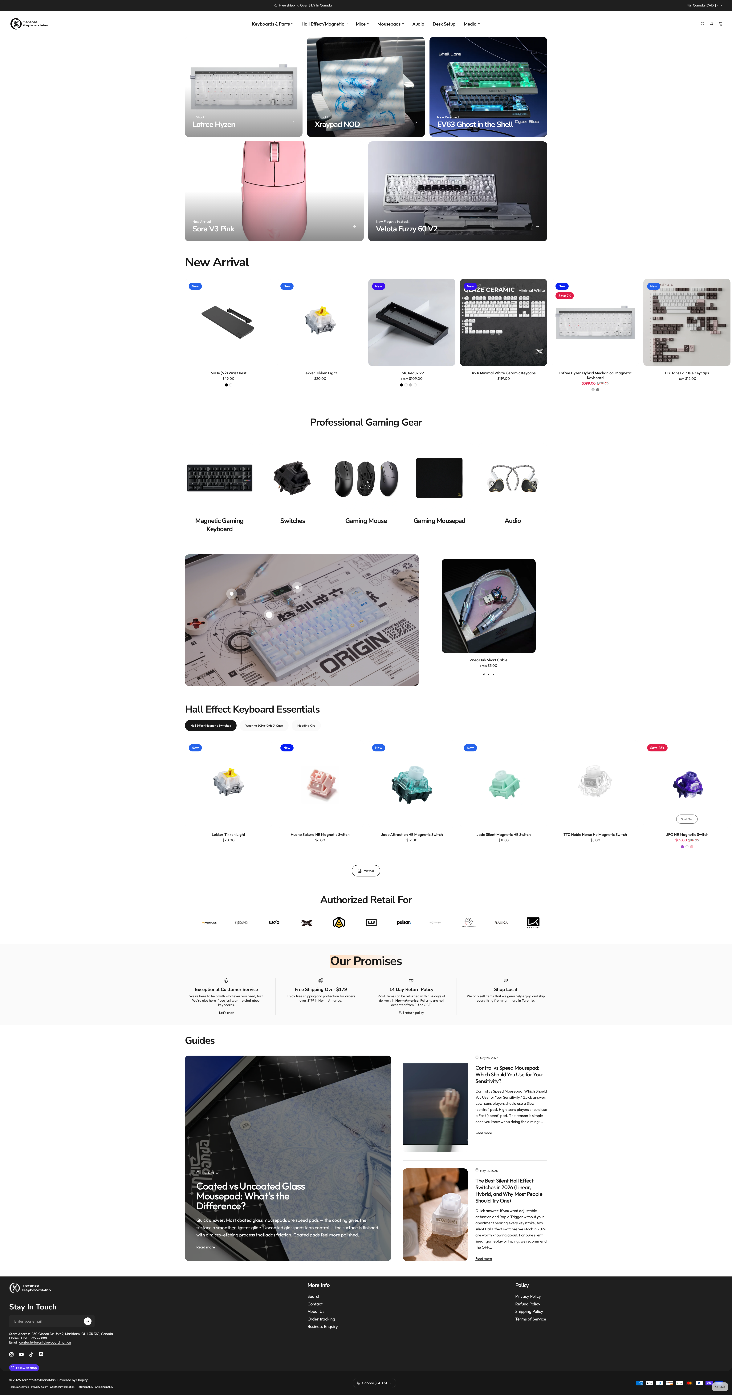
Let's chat (226, 1012)
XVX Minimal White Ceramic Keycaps (504, 372)
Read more (205, 1247)
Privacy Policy (528, 1296)
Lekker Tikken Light (320, 372)
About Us (315, 1311)
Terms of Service (530, 1319)
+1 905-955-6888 (34, 1338)
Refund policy (85, 1387)
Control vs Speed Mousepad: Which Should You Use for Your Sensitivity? (509, 1074)
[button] (269, 615)
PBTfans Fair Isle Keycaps (687, 372)
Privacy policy (39, 1387)
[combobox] (705, 5)
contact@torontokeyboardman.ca (45, 1342)
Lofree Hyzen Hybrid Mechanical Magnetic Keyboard (595, 375)
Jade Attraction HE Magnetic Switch (412, 834)
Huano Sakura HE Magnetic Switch (320, 834)
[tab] (211, 725)
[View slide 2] (488, 674)
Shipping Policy (529, 1311)
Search (313, 1296)
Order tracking (321, 1319)
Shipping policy (104, 1387)
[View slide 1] (484, 674)
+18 (421, 384)
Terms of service (19, 1387)
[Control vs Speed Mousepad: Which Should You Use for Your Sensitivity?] (435, 1104)
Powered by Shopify (72, 1380)
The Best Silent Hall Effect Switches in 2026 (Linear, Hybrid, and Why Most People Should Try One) (508, 1190)
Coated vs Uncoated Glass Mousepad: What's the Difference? (250, 1196)
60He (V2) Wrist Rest (228, 372)
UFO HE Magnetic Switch (686, 834)
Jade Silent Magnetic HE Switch (504, 834)
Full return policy (411, 1012)
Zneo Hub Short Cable (488, 659)
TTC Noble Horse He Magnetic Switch (595, 834)
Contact (315, 1304)
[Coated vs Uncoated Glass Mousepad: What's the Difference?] (288, 1158)
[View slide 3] (493, 674)
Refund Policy (527, 1304)
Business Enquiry (322, 1326)
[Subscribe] (88, 1321)
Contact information (62, 1387)
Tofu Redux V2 (412, 372)
